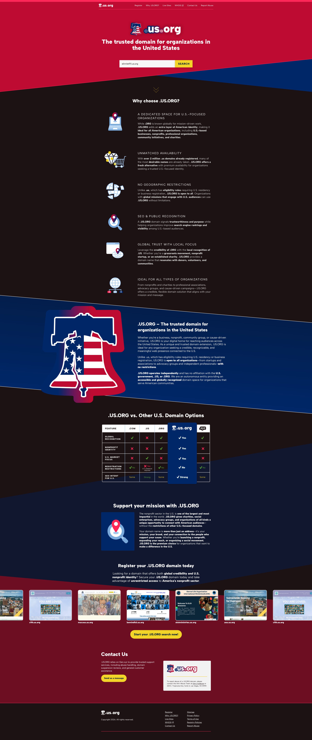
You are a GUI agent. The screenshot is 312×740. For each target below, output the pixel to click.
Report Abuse (207, 5)
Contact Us (192, 5)
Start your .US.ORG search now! (156, 634)
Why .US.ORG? (152, 5)
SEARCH (184, 63)
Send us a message (114, 678)
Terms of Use (193, 719)
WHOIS (178, 5)
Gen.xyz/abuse (198, 684)
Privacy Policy (193, 715)
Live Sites (167, 5)
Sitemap (190, 712)
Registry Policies (194, 722)
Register (138, 5)
